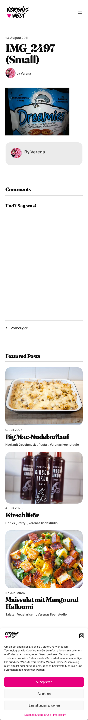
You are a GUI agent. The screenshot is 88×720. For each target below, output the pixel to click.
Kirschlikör (22, 514)
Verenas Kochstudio (64, 444)
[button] (81, 636)
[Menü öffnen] (80, 12)
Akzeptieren (44, 682)
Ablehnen (44, 693)
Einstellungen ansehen (44, 705)
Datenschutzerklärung (37, 714)
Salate (9, 614)
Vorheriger (19, 328)
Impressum (59, 714)
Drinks (10, 523)
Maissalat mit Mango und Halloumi (41, 603)
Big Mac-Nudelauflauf (37, 436)
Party (21, 523)
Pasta (43, 444)
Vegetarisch (26, 614)
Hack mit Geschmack (20, 444)
